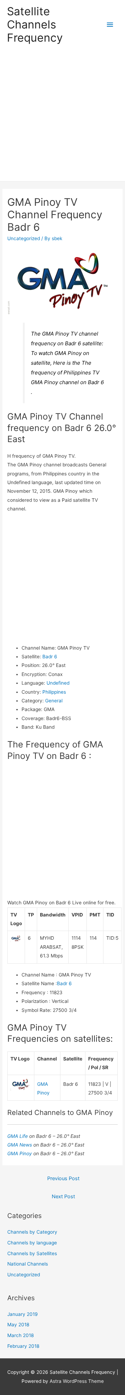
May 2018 (18, 1324)
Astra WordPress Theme (77, 1381)
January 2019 (22, 1314)
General (53, 700)
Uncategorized (23, 238)
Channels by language (32, 1242)
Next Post (63, 1196)
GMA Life (18, 1136)
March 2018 (20, 1335)
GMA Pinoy (20, 1153)
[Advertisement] (62, 115)
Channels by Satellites (32, 1253)
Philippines (54, 692)
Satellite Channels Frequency (35, 25)
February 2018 (23, 1346)
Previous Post (63, 1178)
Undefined (58, 683)
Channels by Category (32, 1232)
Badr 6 (49, 656)
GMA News (20, 1145)
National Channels (27, 1264)
